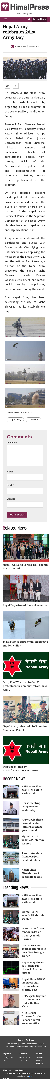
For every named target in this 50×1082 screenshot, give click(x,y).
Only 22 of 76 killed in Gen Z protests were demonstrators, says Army (25, 686)
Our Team (19, 1070)
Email (10, 485)
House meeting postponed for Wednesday (31, 807)
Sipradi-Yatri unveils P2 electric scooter (33, 840)
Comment (12, 443)
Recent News (14, 779)
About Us (7, 1070)
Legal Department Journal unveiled (25, 605)
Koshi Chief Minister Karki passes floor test (32, 873)
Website (11, 499)
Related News (15, 528)
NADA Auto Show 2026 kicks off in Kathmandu (32, 790)
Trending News (16, 887)
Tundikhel (33, 420)
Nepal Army (15, 420)
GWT (31, 1076)
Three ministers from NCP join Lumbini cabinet (32, 857)
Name (10, 472)
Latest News (39, 19)
